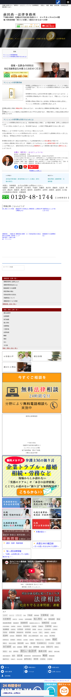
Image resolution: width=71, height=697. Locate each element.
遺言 (13, 655)
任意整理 (6, 316)
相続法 (27, 643)
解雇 (30, 647)
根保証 (46, 635)
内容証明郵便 (6, 626)
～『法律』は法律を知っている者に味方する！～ (16, 554)
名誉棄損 (20, 629)
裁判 (14, 647)
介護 (52, 615)
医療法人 (55, 626)
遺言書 (19, 656)
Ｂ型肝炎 (42, 659)
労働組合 (40, 626)
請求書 (42, 647)
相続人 (5, 643)
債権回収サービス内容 (10, 301)
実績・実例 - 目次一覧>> (10, 348)
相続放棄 (20, 643)
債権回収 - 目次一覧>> (9, 304)
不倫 (24, 615)
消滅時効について (9, 298)
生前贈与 (47, 639)
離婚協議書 (51, 655)
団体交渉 (40, 629)
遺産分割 (42, 651)
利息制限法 (26, 626)
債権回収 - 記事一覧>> (10, 278)
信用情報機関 (28, 619)
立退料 (58, 643)
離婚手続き (6, 659)
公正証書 (53, 623)
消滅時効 (32, 639)
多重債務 (12, 632)
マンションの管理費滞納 (10, 55)
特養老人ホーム (39, 639)
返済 (10, 651)
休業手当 (15, 619)
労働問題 (34, 626)
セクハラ (11, 615)
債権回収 (45, 623)
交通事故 (6, 326)
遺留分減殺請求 (6, 655)
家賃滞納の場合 (8, 291)
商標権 (34, 629)
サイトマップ (64, 680)
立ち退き (51, 643)
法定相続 (25, 639)
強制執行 (47, 632)
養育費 (36, 659)
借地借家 (51, 619)
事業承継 (36, 615)
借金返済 (15, 623)
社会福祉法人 (42, 643)
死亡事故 (52, 635)
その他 (6, 345)
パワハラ (18, 615)
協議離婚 (6, 629)
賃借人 (57, 647)
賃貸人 (5, 651)
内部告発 (19, 626)
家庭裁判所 (20, 632)
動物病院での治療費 (10, 288)
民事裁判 (13, 639)
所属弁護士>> (41, 532)
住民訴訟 (21, 619)
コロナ (5, 615)
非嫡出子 (13, 659)
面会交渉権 (19, 659)
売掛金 (5, 632)
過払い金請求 (28, 650)
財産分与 (49, 647)
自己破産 (6, 319)
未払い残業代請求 (33, 635)
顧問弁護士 (28, 659)
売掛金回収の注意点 (10, 294)
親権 (25, 647)
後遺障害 (53, 632)
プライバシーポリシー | (52, 680)
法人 (5, 342)
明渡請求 (19, 635)
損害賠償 (12, 635)
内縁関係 (13, 626)
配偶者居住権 (27, 655)
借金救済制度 (7, 623)
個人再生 (6, 322)
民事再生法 (6, 639)
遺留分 (50, 651)
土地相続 (55, 629)
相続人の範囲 (12, 643)
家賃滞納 (28, 632)
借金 (58, 619)
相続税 (33, 643)
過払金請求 (7, 313)
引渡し (41, 632)
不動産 (30, 615)
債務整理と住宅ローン (35, 623)
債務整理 (24, 623)
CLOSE (51, 692)
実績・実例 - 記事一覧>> (11, 309)
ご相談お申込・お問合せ (12, 693)
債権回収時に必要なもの (11, 281)
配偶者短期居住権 (37, 655)
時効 (25, 636)
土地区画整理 (47, 629)
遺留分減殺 (56, 651)
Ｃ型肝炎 (6, 329)
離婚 (5, 335)
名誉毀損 (6, 332)
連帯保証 (15, 651)
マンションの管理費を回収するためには (14, 56)
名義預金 (13, 629)
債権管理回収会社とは (10, 285)
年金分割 (35, 632)
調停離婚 (36, 647)
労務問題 (48, 626)
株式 (41, 635)
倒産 (45, 619)
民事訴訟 (19, 639)
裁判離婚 (19, 647)
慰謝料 (5, 636)
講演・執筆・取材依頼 (14, 543)
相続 (5, 339)
